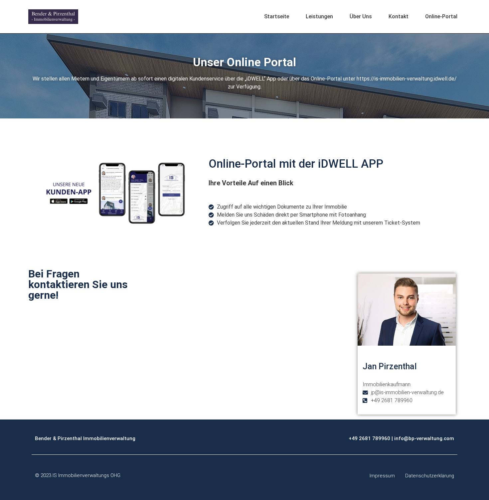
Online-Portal (441, 16)
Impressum (382, 476)
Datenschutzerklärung (429, 476)
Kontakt (398, 16)
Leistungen (319, 16)
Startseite (276, 16)
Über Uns (361, 16)
